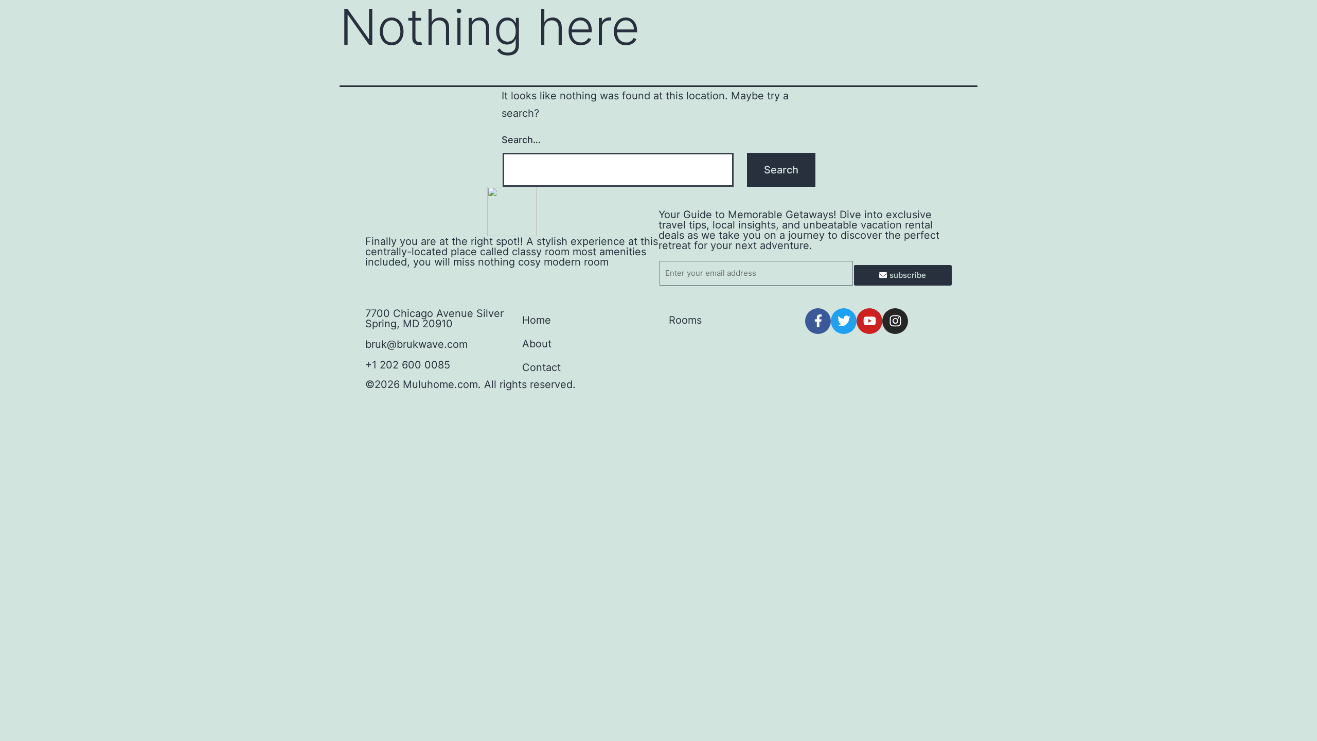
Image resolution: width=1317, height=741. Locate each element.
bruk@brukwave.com (416, 344)
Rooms (685, 320)
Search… (521, 139)
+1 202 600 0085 (407, 365)
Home (536, 320)
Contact (541, 367)
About (536, 344)
